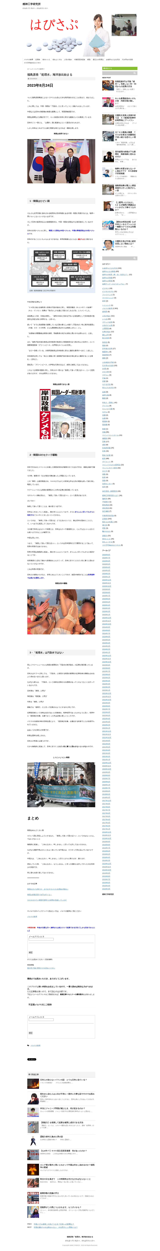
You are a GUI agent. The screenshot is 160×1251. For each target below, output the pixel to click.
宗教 (104, 441)
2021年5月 (106, 747)
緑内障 (104, 311)
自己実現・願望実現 (109, 491)
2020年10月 (106, 769)
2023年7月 (106, 671)
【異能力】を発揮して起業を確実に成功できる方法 (61, 1122)
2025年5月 (106, 602)
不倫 (104, 378)
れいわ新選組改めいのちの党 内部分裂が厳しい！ (125, 100)
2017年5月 (106, 816)
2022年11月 (106, 696)
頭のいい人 (46, 59)
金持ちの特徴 (107, 281)
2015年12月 (106, 864)
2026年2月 (106, 574)
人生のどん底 (107, 325)
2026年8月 (106, 555)
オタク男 (105, 372)
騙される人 (106, 531)
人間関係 (105, 328)
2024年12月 (106, 618)
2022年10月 (106, 700)
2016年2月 (106, 860)
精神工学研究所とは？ (110, 495)
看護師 (104, 421)
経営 (104, 301)
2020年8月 (106, 775)
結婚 (104, 392)
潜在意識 (105, 508)
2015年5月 (106, 883)
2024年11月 (106, 621)
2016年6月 (106, 851)
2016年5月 (106, 854)
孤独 (104, 345)
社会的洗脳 (106, 448)
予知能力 (105, 502)
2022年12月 (106, 693)
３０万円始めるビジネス (32, 63)
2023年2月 (106, 687)
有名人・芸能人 (108, 402)
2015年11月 (106, 867)
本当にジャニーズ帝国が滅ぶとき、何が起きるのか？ (62, 1108)
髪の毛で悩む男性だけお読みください (41, 968)
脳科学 (104, 499)
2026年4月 (106, 567)
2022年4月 (106, 719)
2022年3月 (106, 722)
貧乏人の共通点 (98, 59)
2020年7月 (106, 778)
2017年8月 (106, 807)
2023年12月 (106, 656)
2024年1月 (106, 652)
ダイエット (106, 462)
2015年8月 (106, 876)
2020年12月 (106, 763)
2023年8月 (106, 668)
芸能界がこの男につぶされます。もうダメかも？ (60, 1207)
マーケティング (108, 298)
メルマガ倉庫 (28, 59)
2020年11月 (106, 766)
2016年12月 (106, 832)
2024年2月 (106, 649)
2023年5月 (106, 678)
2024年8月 (106, 630)
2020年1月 (106, 785)
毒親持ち (105, 352)
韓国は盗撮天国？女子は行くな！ (39, 895)
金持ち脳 (105, 395)
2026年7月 (106, 558)
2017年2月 (106, 826)
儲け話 (104, 525)
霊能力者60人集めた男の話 (51, 1137)
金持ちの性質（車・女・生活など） (115, 274)
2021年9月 (106, 741)
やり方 (104, 471)
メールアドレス (36, 937)
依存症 (104, 342)
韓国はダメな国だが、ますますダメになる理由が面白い (47, 889)
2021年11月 (106, 734)
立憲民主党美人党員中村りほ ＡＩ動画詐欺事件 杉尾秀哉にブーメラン (126, 117)
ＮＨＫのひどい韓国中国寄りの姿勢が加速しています (47, 900)
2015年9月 (106, 873)
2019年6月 (106, 791)
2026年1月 (106, 577)
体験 (104, 474)
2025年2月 (106, 611)
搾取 (104, 528)
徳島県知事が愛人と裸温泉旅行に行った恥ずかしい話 (125, 188)
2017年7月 (106, 810)
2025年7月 (106, 596)
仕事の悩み (106, 332)
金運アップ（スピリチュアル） (113, 284)
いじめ (104, 319)
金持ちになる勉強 (108, 271)
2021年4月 (106, 750)
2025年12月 (106, 580)
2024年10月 (106, 624)
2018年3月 (106, 797)
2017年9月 (106, 804)
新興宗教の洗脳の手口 (49, 1193)
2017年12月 (106, 801)
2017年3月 (106, 823)
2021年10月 (106, 737)
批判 (104, 487)
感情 (104, 445)
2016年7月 (106, 848)
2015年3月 (106, 889)
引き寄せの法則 (127, 59)
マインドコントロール (110, 435)
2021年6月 (106, 744)
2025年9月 (106, 589)
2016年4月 (106, 857)
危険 (104, 480)
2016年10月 (106, 838)
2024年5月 (106, 640)
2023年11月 (106, 659)
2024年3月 (106, 646)
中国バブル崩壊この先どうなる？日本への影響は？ (54, 1224)
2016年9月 (106, 842)
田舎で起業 (106, 455)
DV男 (104, 369)
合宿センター (107, 484)
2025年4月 (106, 605)
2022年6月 (106, 712)
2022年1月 (106, 728)
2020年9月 (106, 772)
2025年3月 (106, 608)
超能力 (104, 536)
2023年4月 (106, 681)
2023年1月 (106, 690)
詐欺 (104, 451)
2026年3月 (106, 570)
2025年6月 (106, 599)
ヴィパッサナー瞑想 (109, 468)
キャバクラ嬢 (107, 409)
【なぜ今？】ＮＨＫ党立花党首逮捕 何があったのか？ (63, 1151)
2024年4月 (106, 643)
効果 (104, 477)
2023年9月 (106, 665)
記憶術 (37, 59)
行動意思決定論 (79, 59)
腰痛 (104, 358)
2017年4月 (106, 819)
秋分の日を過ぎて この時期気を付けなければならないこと (65, 1179)
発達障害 (105, 355)
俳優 (104, 415)
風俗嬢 (104, 425)
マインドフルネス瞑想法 (111, 465)
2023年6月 (106, 674)
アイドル (105, 406)
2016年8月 (106, 845)
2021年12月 (106, 731)
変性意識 (105, 505)
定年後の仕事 (107, 349)
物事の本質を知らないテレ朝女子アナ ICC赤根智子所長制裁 (126, 171)
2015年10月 (106, 870)
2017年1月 (106, 829)
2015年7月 (106, 879)
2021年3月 (106, 753)
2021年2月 (106, 756)
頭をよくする (57, 59)
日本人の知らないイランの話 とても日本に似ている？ (63, 1080)
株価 (104, 429)
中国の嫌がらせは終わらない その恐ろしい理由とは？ (56, 1227)
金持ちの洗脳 (107, 278)
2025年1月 (106, 615)
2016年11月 (106, 835)
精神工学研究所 (32, 4)
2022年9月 (106, 703)
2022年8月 (106, 706)
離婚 (104, 398)
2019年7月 (106, 788)
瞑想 (88, 59)
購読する (108, 68)
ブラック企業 (107, 322)
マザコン (105, 375)
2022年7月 (106, 709)
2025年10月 (106, 586)
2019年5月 (106, 794)
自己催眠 (105, 511)
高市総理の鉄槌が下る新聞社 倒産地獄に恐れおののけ (125, 154)
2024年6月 (106, 637)
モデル (104, 412)
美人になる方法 (108, 388)
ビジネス (105, 288)
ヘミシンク (106, 305)
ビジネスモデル (108, 291)
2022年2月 (106, 725)
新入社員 (105, 338)
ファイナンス (107, 295)
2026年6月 (106, 561)
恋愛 (104, 381)
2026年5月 (106, 564)
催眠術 (104, 438)
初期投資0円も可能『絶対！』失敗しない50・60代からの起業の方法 (125, 83)
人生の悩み (68, 59)
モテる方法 (106, 384)
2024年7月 (106, 633)
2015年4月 (106, 886)
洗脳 (104, 432)
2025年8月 (106, 592)
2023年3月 (106, 684)
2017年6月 (106, 813)
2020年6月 (106, 782)
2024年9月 (106, 627)
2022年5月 (106, 715)
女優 (104, 418)
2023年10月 (106, 662)
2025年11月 (106, 583)
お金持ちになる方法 (113, 59)
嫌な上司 (105, 335)
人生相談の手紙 (108, 362)
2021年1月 (106, 760)
